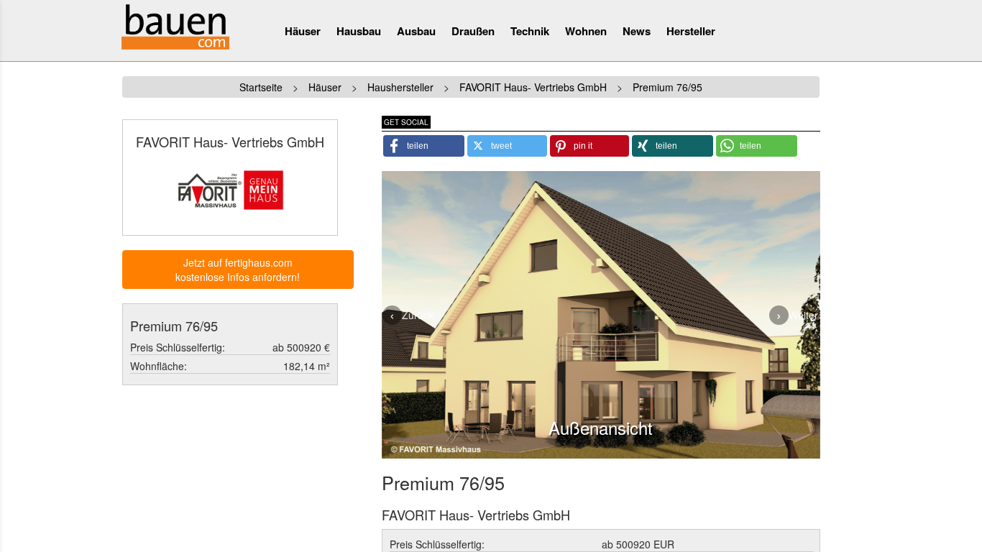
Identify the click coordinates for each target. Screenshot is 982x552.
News (637, 31)
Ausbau (416, 31)
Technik (529, 31)
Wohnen (586, 31)
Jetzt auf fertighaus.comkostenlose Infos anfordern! (237, 269)
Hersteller (690, 31)
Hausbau (358, 31)
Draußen (473, 31)
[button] (423, 146)
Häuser (303, 31)
